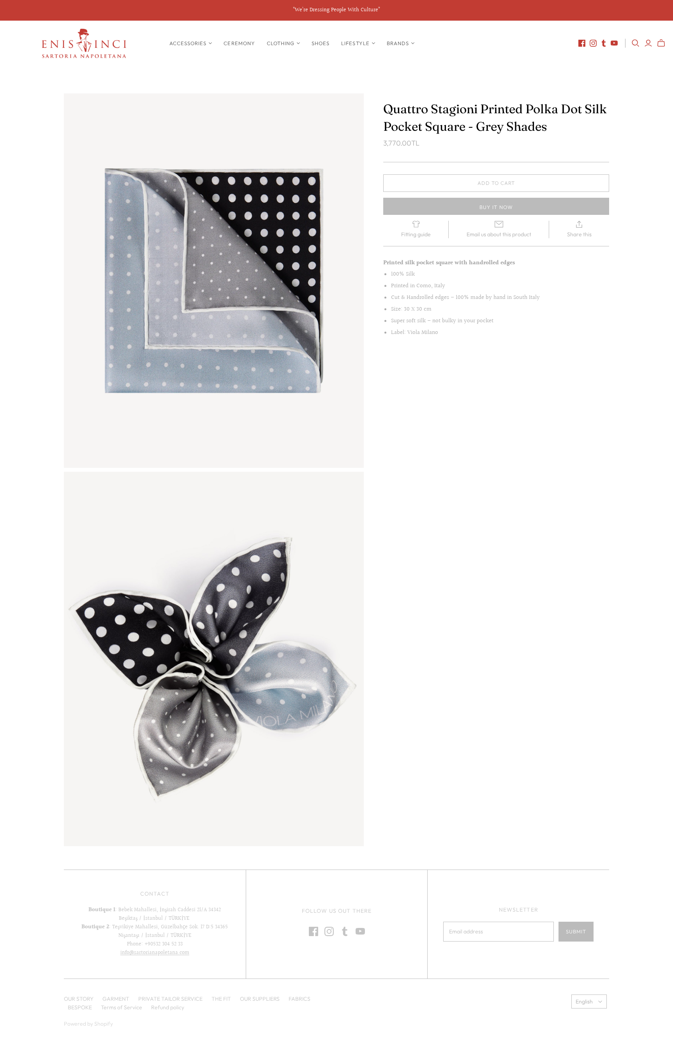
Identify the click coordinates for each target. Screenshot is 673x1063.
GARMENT (115, 998)
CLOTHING (280, 43)
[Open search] (636, 43)
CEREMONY (239, 43)
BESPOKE (80, 1007)
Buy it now (496, 207)
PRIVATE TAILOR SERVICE (170, 998)
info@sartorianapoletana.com (154, 953)
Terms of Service (121, 1007)
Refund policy (167, 1007)
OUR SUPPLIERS (260, 998)
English (584, 1001)
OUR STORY (78, 998)
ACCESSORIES (187, 43)
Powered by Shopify (88, 1023)
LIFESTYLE (355, 43)
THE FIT (221, 998)
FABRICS (299, 998)
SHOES (320, 43)
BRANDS (398, 43)
